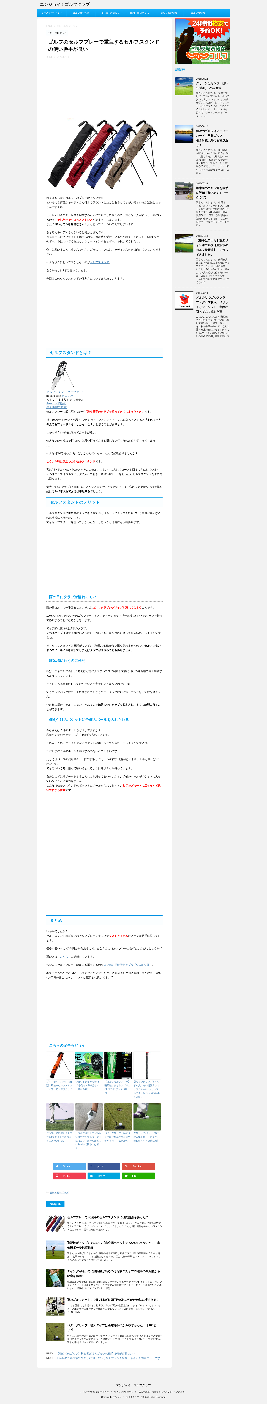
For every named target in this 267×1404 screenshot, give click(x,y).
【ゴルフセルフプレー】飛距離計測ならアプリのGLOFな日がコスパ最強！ (117, 1087)
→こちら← (64, 956)
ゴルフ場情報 (198, 12)
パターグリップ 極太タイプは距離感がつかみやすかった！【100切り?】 (117, 1137)
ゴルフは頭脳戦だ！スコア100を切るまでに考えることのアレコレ (59, 1137)
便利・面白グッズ (139, 12)
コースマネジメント (51, 12)
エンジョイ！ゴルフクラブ (65, 4)
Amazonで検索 (56, 403)
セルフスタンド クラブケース (65, 392)
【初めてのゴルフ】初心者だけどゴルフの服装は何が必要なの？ (95, 1353)
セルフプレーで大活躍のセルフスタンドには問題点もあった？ (108, 1217)
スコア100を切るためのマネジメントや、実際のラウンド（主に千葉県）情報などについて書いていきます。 (133, 1391)
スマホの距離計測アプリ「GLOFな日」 (128, 964)
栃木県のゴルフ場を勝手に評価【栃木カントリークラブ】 (212, 193)
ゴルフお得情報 (169, 12)
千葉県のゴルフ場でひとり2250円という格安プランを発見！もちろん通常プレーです (108, 1358)
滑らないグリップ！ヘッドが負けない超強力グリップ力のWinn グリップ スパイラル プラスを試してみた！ (147, 1089)
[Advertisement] (76, 86)
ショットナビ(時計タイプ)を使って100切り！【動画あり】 (87, 1085)
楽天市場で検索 (56, 407)
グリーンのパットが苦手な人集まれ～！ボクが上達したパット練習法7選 (146, 1137)
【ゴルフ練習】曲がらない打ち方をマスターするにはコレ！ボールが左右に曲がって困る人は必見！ (88, 1141)
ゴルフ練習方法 (81, 12)
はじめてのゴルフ (110, 12)
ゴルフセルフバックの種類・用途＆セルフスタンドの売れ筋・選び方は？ (59, 1085)
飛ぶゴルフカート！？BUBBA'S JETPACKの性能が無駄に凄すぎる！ (113, 1299)
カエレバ (67, 395)
